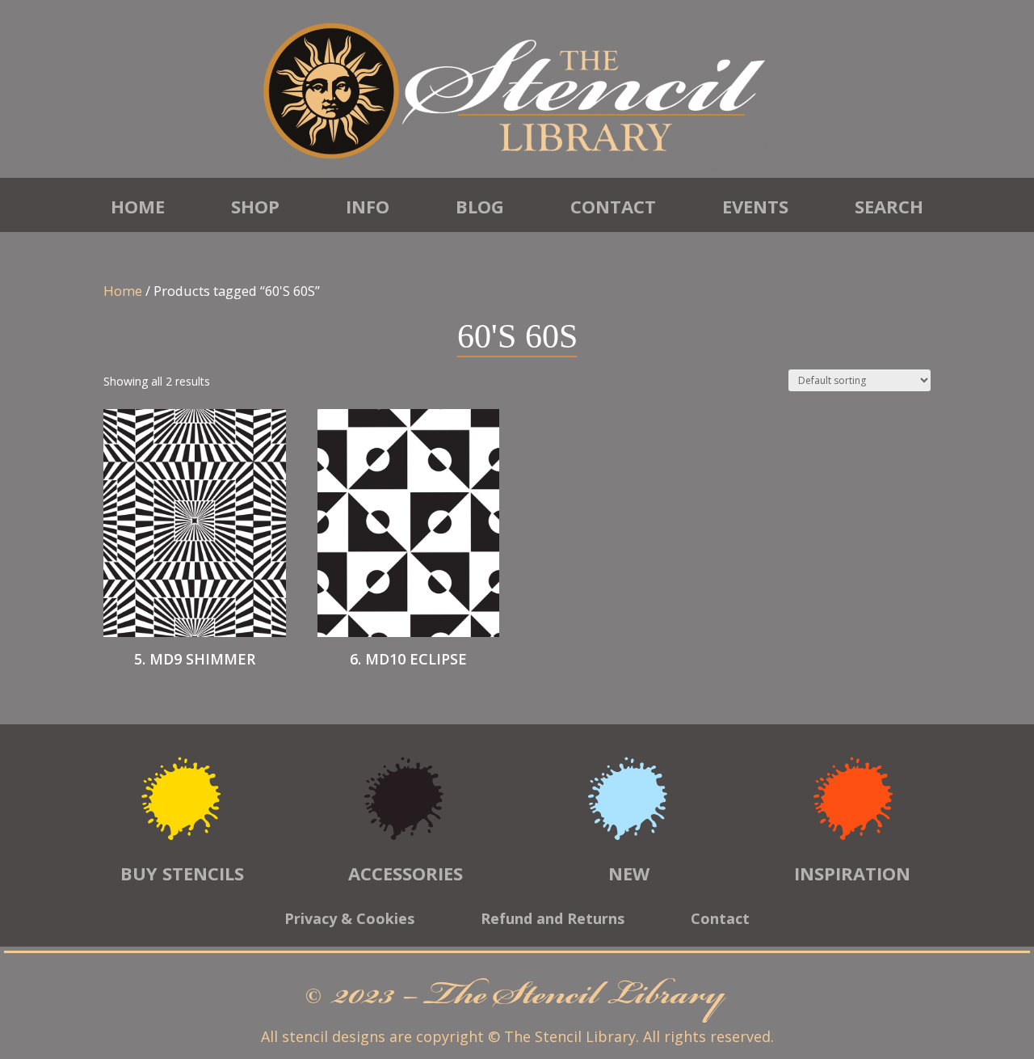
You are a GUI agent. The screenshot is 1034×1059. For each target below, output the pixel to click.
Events (755, 206)
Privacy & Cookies (349, 920)
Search (889, 206)
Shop (255, 206)
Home (138, 206)
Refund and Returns (552, 920)
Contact (613, 206)
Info (367, 206)
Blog (480, 206)
